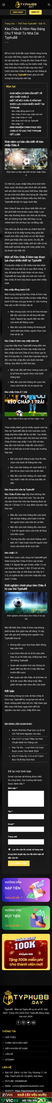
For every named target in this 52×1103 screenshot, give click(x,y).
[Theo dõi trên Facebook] (18, 1022)
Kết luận (15, 134)
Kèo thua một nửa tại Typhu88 (24, 121)
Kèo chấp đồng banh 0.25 (22, 111)
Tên (10, 811)
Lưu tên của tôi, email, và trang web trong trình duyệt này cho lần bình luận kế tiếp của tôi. (26, 853)
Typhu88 (22, 74)
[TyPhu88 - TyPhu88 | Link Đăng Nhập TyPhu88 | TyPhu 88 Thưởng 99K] (26, 4)
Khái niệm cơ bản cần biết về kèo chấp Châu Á (26, 95)
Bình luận (12, 788)
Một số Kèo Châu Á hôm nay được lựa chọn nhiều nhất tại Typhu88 (27, 104)
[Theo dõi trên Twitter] (28, 1022)
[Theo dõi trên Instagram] (23, 1022)
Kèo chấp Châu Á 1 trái (21, 117)
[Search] (49, 4)
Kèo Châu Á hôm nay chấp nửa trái (26, 114)
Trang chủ (10, 23)
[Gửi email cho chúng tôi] (33, 1022)
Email (11, 824)
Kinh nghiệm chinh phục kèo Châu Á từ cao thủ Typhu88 (25, 129)
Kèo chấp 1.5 (17, 124)
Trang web (12, 836)
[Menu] (3, 4)
